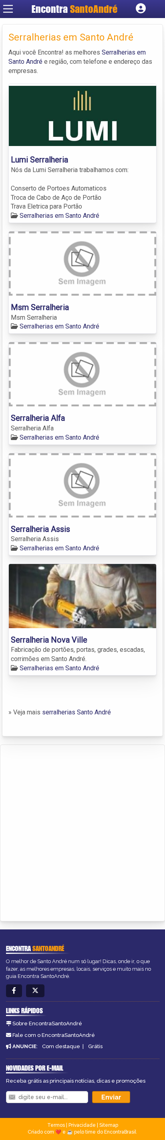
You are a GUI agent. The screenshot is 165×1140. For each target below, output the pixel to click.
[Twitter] (35, 991)
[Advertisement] (82, 831)
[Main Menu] (8, 9)
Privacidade (82, 1125)
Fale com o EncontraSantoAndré (53, 1035)
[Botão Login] (141, 9)
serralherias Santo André (76, 712)
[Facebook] (14, 991)
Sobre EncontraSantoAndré (47, 1023)
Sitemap (108, 1125)
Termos (56, 1125)
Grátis (95, 1046)
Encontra (74, 9)
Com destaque (61, 1046)
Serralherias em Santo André (59, 215)
